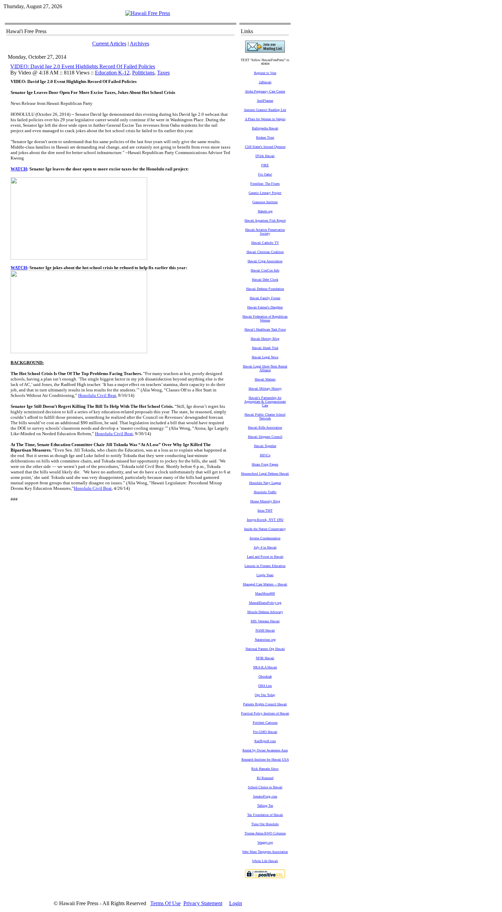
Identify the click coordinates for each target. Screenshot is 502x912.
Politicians (143, 72)
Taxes (163, 72)
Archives (139, 43)
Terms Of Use (165, 903)
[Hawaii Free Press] (147, 13)
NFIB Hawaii (265, 658)
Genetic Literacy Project (265, 193)
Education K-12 (112, 72)
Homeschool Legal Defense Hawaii (265, 473)
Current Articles (109, 43)
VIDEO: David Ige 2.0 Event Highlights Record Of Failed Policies (82, 66)
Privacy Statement (202, 903)
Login (235, 903)
